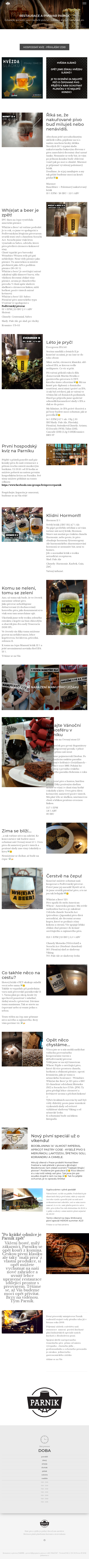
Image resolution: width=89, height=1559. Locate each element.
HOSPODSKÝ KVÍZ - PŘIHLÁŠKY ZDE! (44, 47)
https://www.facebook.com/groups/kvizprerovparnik (31, 485)
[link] (13, 306)
